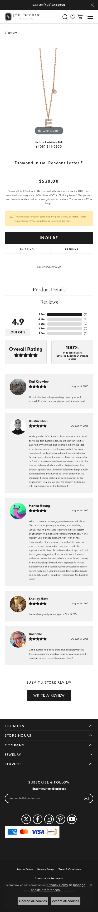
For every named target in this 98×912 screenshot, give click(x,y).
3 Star (42, 323)
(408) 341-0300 (49, 146)
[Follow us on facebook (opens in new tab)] (37, 819)
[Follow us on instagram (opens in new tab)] (49, 819)
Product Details (49, 289)
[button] (65, 17)
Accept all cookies (65, 901)
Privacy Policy (45, 869)
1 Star (42, 333)
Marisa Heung (39, 506)
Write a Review (49, 695)
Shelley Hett (38, 599)
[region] (49, 92)
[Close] (92, 5)
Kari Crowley (39, 381)
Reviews (49, 302)
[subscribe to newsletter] (86, 798)
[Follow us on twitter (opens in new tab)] (26, 819)
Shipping (27, 249)
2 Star (42, 328)
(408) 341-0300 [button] (54, 5)
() (85, 314)
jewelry (12, 32)
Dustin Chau (38, 421)
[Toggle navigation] (90, 16)
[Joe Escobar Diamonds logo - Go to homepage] (22, 16)
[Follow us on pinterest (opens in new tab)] (60, 819)
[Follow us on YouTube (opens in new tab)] (72, 819)
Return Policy (25, 869)
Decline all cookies (33, 901)
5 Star (42, 314)
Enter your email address (49, 788)
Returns (71, 249)
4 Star (41, 319)
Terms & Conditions (70, 869)
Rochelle (35, 634)
